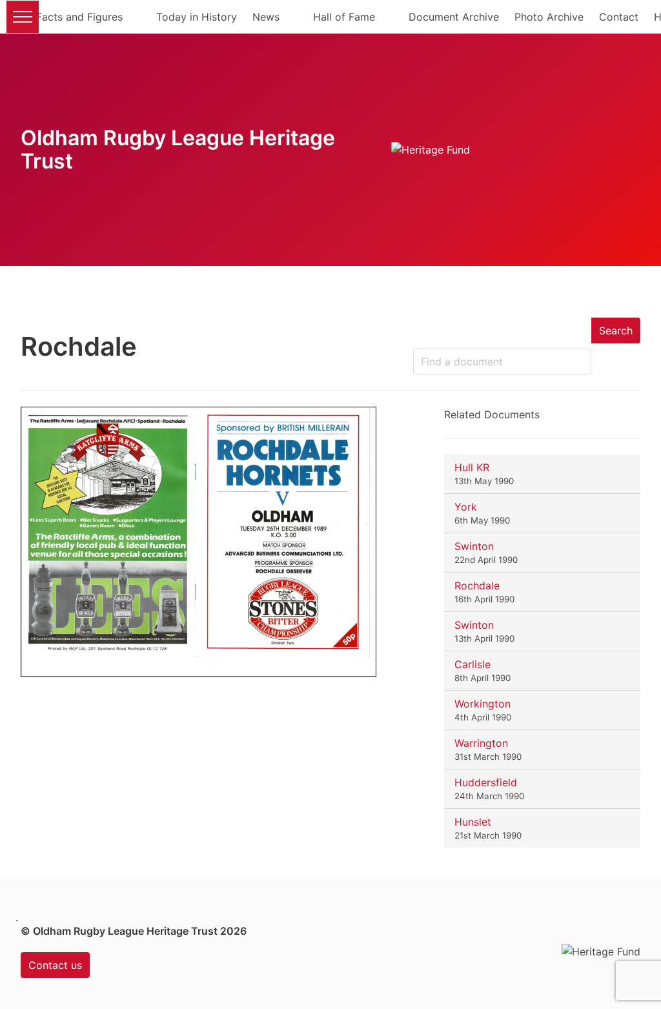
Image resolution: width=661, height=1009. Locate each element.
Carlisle (472, 664)
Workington (482, 703)
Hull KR (471, 467)
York (465, 506)
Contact (618, 16)
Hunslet (472, 821)
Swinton (474, 546)
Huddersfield (485, 782)
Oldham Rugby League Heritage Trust (178, 149)
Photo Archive (549, 16)
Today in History (196, 16)
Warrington (481, 743)
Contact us (55, 965)
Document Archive (454, 16)
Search (616, 330)
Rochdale (477, 585)
